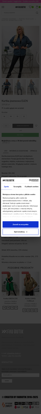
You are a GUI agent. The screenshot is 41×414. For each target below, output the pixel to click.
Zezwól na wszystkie (20, 224)
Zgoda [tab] (6, 186)
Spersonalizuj (19, 232)
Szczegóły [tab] (17, 186)
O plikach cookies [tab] (31, 186)
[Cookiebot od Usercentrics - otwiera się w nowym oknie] (29, 180)
